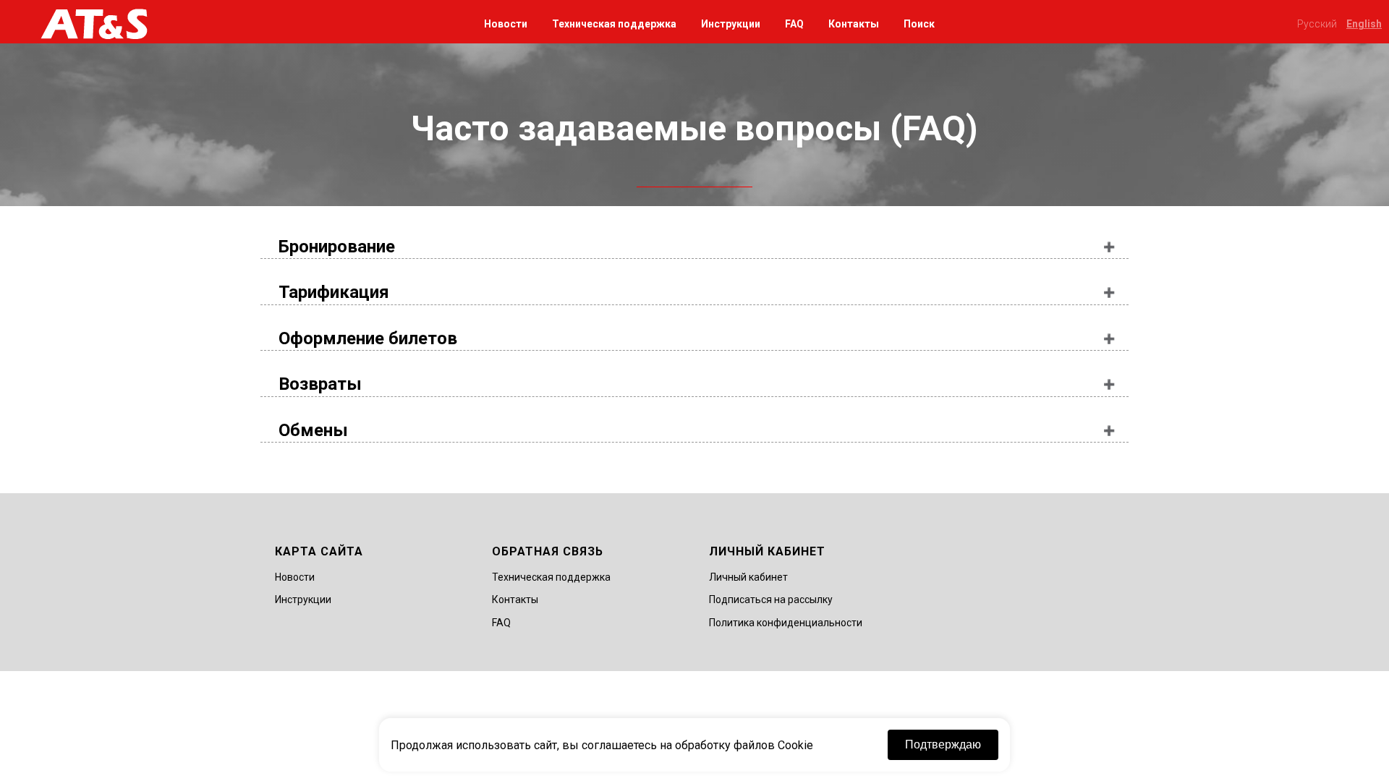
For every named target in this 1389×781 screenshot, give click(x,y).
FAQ (794, 24)
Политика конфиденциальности (785, 622)
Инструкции (730, 24)
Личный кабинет (748, 577)
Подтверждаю (943, 744)
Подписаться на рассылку (771, 599)
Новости (505, 24)
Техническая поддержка (614, 24)
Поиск (919, 24)
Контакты (853, 24)
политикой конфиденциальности (680, 468)
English (1364, 24)
